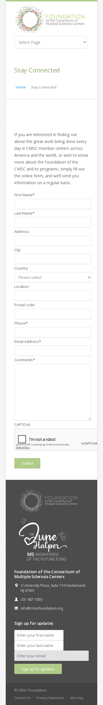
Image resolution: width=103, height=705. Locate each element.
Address (21, 231)
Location (21, 286)
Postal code (24, 304)
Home (21, 87)
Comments (24, 359)
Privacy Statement (50, 698)
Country (21, 268)
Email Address (27, 341)
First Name (24, 194)
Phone (21, 323)
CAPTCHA (22, 424)
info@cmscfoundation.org (42, 608)
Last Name (24, 213)
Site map (77, 698)
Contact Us (22, 698)
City (17, 249)
